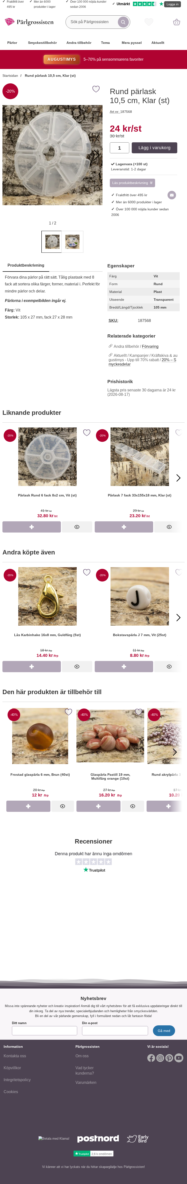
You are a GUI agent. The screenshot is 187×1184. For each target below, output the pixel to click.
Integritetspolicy (17, 1080)
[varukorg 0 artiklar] (176, 22)
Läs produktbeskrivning (130, 183)
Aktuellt (157, 43)
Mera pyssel (132, 43)
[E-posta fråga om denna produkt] (172, 195)
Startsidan (10, 76)
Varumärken (85, 1082)
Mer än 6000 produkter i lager (139, 202)
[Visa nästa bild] (175, 752)
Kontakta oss (15, 1056)
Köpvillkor (12, 1068)
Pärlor (12, 43)
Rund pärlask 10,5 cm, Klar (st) (50, 76)
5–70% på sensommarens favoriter (95, 59)
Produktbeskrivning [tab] (26, 265)
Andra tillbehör (78, 43)
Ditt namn (19, 1023)
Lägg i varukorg (155, 147)
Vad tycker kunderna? (84, 1070)
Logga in (172, 4)
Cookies (11, 1092)
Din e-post (89, 1023)
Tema (105, 43)
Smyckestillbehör (42, 43)
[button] (97, 155)
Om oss (82, 1056)
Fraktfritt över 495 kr (131, 195)
